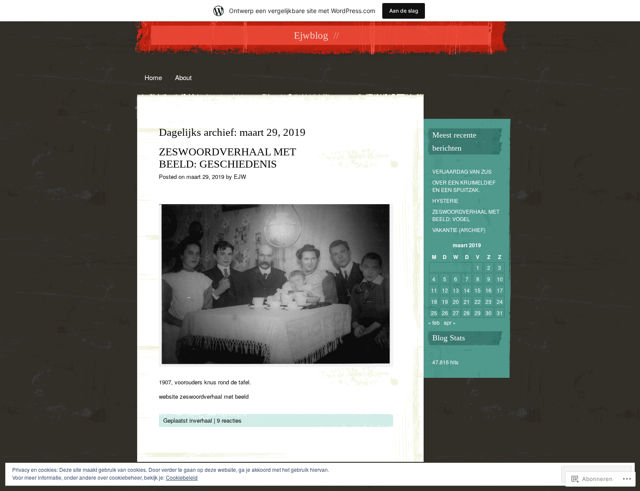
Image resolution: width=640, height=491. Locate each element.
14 (467, 290)
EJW (240, 176)
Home (153, 77)
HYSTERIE (445, 200)
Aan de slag (403, 10)
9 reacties (229, 420)
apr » (450, 322)
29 (478, 312)
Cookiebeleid (182, 477)
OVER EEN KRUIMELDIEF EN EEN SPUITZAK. (463, 185)
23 (488, 301)
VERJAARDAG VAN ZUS (462, 171)
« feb (434, 322)
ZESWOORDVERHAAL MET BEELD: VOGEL (465, 215)
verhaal (203, 420)
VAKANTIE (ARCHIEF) (458, 229)
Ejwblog (311, 35)
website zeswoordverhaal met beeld (204, 396)
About (183, 77)
